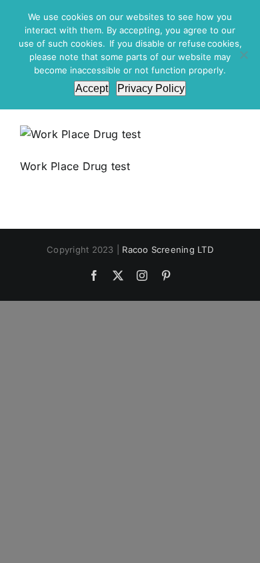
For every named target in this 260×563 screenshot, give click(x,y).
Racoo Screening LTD (167, 249)
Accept (91, 88)
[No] (243, 54)
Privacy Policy (151, 88)
